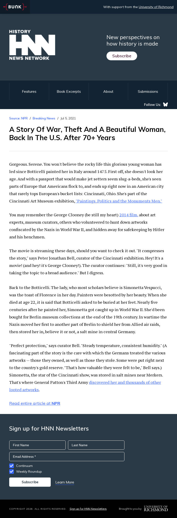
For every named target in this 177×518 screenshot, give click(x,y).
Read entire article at (34, 403)
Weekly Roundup (29, 471)
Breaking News (44, 118)
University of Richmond (156, 7)
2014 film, (128, 214)
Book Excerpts (69, 91)
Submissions (148, 91)
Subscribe (121, 55)
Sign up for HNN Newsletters (88, 508)
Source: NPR (18, 118)
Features (29, 91)
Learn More (64, 482)
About (108, 91)
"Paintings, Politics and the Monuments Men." (119, 201)
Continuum (24, 466)
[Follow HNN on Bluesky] (165, 104)
